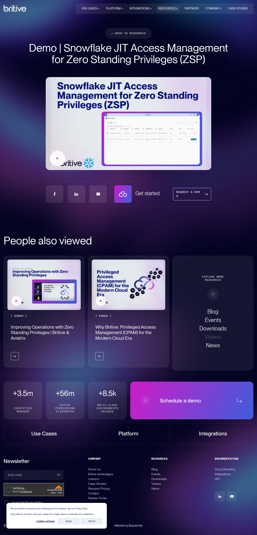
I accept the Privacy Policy (27, 502)
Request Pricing (99, 488)
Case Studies (97, 483)
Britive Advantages (100, 474)
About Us (94, 469)
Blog (154, 469)
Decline (91, 521)
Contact (93, 493)
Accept (69, 521)
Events (155, 474)
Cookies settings (45, 521)
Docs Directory (225, 469)
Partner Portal (97, 498)
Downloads (159, 479)
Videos (156, 483)
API (217, 479)
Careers (93, 479)
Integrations (223, 474)
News (155, 488)
